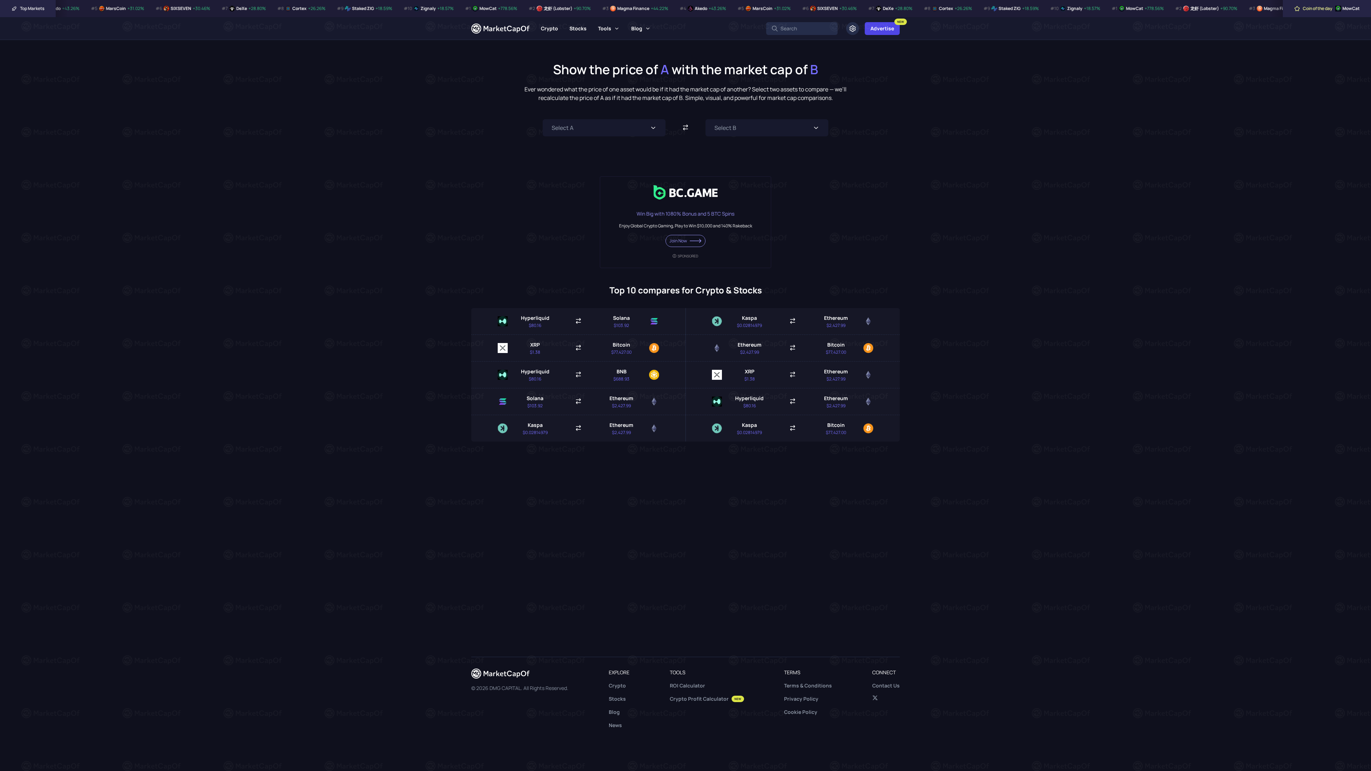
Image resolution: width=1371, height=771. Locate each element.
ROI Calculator (687, 685)
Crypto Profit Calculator (705, 698)
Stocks (578, 28)
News (615, 725)
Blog (636, 28)
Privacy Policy (801, 698)
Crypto (549, 28)
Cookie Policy (800, 712)
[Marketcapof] (500, 29)
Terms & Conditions (808, 685)
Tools (604, 28)
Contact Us (886, 685)
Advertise (882, 28)
